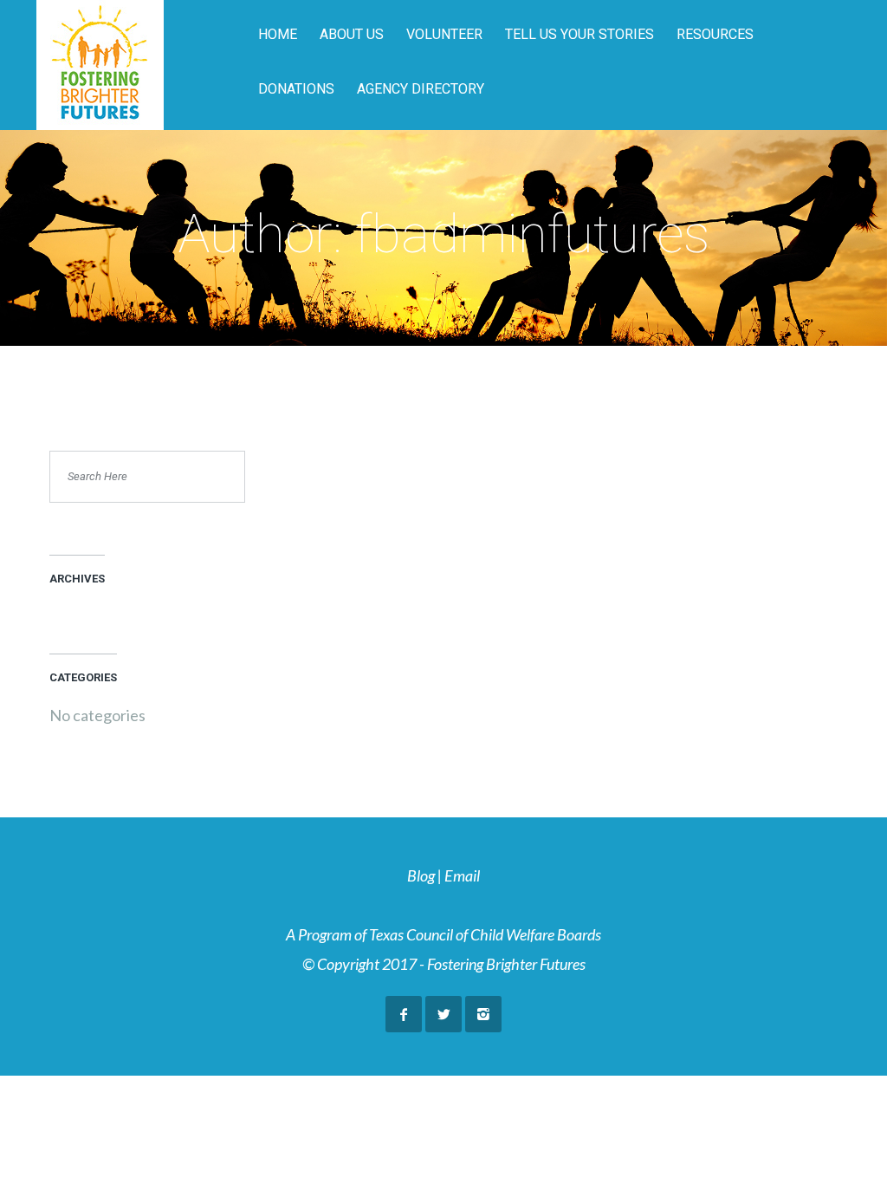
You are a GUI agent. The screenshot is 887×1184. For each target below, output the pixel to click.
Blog (421, 875)
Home (277, 34)
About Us (352, 34)
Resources (715, 34)
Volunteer (444, 34)
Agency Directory (420, 89)
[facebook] (403, 1014)
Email (462, 875)
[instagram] (483, 1014)
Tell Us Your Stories (579, 34)
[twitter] (443, 1014)
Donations (296, 89)
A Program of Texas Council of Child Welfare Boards (443, 934)
